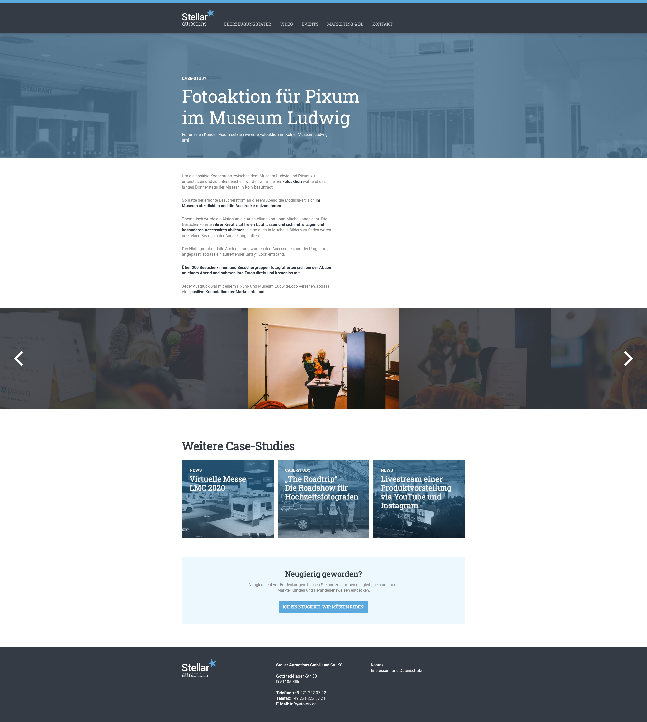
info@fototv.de (303, 704)
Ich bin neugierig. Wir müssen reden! (323, 606)
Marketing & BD (345, 24)
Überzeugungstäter (247, 24)
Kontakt (382, 24)
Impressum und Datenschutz (396, 670)
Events (310, 24)
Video (286, 24)
